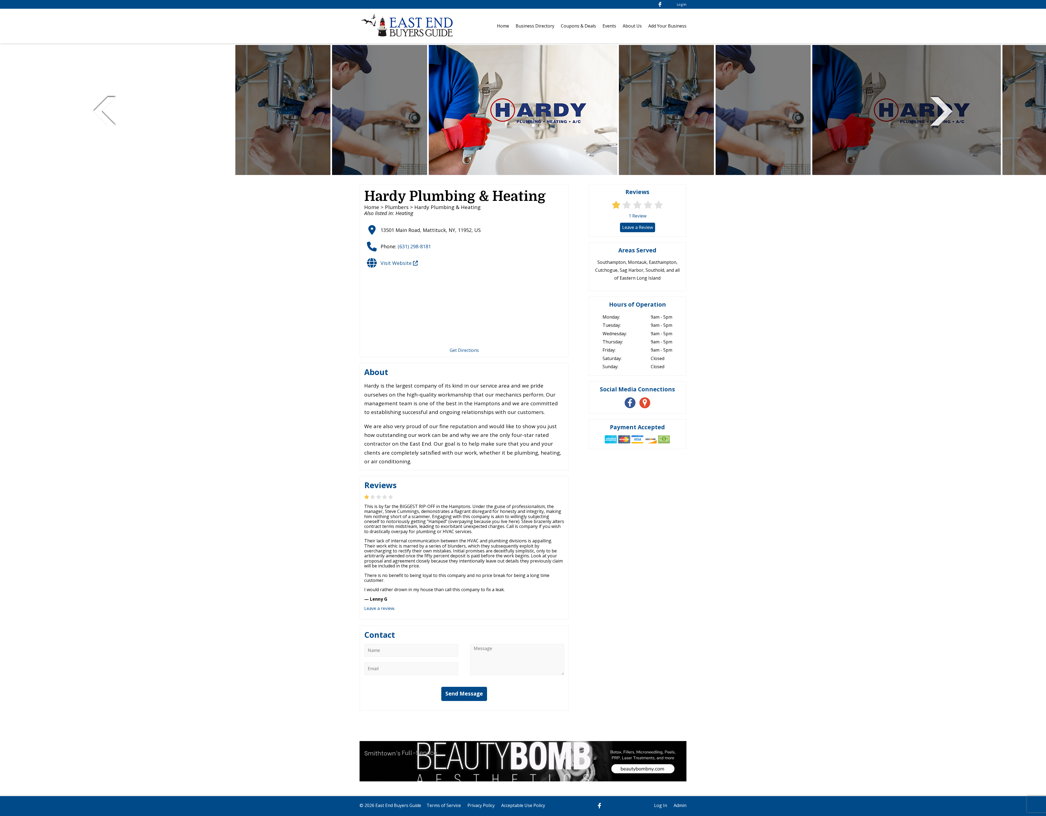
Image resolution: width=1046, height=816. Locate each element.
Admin (680, 805)
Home (503, 26)
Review (637, 216)
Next (941, 110)
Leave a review (379, 608)
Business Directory (535, 26)
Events (609, 26)
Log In (681, 4)
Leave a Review (637, 227)
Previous (104, 110)
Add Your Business (667, 26)
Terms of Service (444, 805)
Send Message (464, 693)
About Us (632, 26)
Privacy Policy (481, 805)
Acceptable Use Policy (523, 805)
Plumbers (397, 207)
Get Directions (464, 350)
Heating (404, 213)
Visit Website (397, 263)
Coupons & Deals (578, 26)
